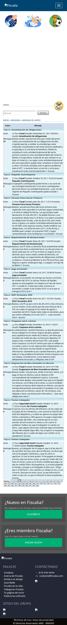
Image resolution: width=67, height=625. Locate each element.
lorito (37, 120)
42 (34, 485)
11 (40, 481)
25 (30, 483)
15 (54, 481)
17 (61, 481)
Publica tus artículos (14, 595)
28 (41, 483)
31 (52, 483)
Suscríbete (9, 582)
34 (5, 485)
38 (19, 485)
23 (23, 483)
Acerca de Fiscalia (13, 575)
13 (47, 481)
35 (9, 485)
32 (55, 483)
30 (48, 483)
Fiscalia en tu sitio (13, 585)
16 (58, 481)
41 (30, 485)
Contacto (8, 572)
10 (36, 481)
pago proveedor (20, 269)
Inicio (6, 120)
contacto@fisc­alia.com (51, 575)
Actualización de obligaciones (26, 130)
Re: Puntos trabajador (37, 406)
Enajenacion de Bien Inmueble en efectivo (33, 363)
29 (44, 483)
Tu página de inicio (14, 592)
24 (27, 483)
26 (34, 483)
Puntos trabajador (21, 400)
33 (59, 483)
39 (23, 485)
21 (16, 483)
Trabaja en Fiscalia (13, 589)
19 (9, 483)
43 (37, 485)
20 (12, 483)
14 (50, 481)
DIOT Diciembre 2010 (22, 295)
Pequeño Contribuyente (23, 174)
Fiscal (22, 133)
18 (5, 483)
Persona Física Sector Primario (27, 198)
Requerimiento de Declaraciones (28, 237)
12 (43, 481)
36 (12, 485)
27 (37, 483)
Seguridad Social (27, 403)
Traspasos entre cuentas (24, 321)
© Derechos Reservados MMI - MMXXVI (33, 623)
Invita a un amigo (13, 579)
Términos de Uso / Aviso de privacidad (33, 619)
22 (19, 483)
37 (16, 485)
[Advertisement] (33, 64)
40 (27, 485)
